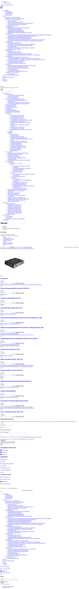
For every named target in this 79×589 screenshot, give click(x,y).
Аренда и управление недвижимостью (16, 197)
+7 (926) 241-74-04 (6, 479)
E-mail (2, 427)
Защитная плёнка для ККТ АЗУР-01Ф (11, 308)
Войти (4, 1)
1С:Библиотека (16, 178)
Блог (3, 472)
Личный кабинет (6, 2)
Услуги (9, 114)
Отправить (3, 440)
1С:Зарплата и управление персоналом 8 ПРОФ (18, 102)
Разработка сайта (4, 490)
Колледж (12, 173)
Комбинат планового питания (19, 184)
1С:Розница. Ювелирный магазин (17, 146)
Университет (13, 177)
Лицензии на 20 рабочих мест (14, 208)
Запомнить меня (5, 584)
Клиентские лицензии (10, 203)
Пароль (2, 580)
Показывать (67, 247)
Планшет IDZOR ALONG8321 (8, 391)
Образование (11, 162)
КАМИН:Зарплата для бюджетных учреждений (18, 198)
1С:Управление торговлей (11, 107)
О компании (4, 459)
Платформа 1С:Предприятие (14, 156)
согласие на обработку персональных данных (30, 437)
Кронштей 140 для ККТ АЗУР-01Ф (10, 349)
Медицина (10, 131)
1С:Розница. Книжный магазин (17, 136)
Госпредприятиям (9, 161)
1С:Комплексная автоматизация (12, 111)
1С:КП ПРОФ (8, 217)
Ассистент (4, 454)
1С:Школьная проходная (18, 169)
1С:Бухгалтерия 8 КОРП (13, 97)
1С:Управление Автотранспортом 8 (18, 147)
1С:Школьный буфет (17, 171)
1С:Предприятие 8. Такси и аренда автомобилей (21, 120)
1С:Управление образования (19, 183)
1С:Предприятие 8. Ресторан (16, 117)
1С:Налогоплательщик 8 (10, 104)
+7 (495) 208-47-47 (9, 5)
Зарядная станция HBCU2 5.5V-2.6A (10, 298)
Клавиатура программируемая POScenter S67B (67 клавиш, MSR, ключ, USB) (22, 327)
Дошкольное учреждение (16, 163)
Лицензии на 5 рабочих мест (14, 205)
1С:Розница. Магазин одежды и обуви (19, 141)
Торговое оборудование (7, 463)
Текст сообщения (4, 432)
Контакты (4, 465)
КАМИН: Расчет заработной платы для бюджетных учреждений (16, 200)
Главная (4, 227)
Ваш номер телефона (5, 429)
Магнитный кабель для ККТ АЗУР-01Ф (11, 370)
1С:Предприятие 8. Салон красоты (18, 118)
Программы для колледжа (19, 176)
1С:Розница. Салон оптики (16, 144)
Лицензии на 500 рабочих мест (15, 213)
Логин (1, 579)
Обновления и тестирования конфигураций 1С (18, 153)
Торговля (10, 133)
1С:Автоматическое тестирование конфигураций (19, 160)
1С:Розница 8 (8, 108)
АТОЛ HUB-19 (4, 278)
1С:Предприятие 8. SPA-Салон (17, 115)
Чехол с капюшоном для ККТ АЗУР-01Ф (11, 411)
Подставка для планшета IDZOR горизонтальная (14, 400)
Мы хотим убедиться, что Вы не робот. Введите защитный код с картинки (17, 439)
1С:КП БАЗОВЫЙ (9, 216)
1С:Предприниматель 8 (10, 106)
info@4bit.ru (5, 481)
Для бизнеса (8, 113)
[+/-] (31, 247)
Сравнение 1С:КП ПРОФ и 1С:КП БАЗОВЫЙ (14, 218)
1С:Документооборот (10, 109)
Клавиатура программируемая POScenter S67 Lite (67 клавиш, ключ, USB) (21, 317)
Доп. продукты (8, 151)
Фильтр (13, 247)
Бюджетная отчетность (13, 194)
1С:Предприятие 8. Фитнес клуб (17, 127)
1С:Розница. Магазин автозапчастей (18, 137)
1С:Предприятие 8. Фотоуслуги (17, 128)
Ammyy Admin (5, 450)
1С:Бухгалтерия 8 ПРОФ (13, 96)
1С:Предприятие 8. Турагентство (17, 121)
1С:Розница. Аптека (14, 135)
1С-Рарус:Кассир (14, 134)
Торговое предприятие (15, 148)
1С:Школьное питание (18, 170)
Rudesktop (4, 452)
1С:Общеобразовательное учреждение (22, 168)
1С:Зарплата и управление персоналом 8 (14, 99)
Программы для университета (19, 188)
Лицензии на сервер (10, 214)
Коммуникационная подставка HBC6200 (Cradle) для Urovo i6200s (19, 338)
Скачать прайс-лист (6, 470)
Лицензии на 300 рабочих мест (15, 211)
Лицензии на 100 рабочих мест (15, 210)
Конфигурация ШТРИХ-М (16, 149)
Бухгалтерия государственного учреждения (18, 189)
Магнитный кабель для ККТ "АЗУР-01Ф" (11, 359)
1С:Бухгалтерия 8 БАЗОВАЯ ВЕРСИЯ (16, 95)
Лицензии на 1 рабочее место (15, 204)
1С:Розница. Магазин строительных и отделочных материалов (18, 143)
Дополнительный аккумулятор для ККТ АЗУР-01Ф (14, 288)
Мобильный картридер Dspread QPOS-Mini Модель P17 (16, 381)
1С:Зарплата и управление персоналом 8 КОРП (18, 103)
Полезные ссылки (6, 468)
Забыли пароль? (4, 581)
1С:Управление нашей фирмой (12, 110)
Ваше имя (3, 424)
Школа (11, 164)
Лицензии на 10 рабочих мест (14, 207)
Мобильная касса (14, 150)
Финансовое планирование (14, 193)
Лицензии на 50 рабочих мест (14, 209)
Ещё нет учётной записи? (8, 586)
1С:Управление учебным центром (20, 182)
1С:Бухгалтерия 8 (9, 94)
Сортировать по (19, 247)
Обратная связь (9, 496)
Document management (13, 155)
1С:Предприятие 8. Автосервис (17, 116)
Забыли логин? (6, 587)
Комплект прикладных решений (15, 154)
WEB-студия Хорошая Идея (15, 490)
